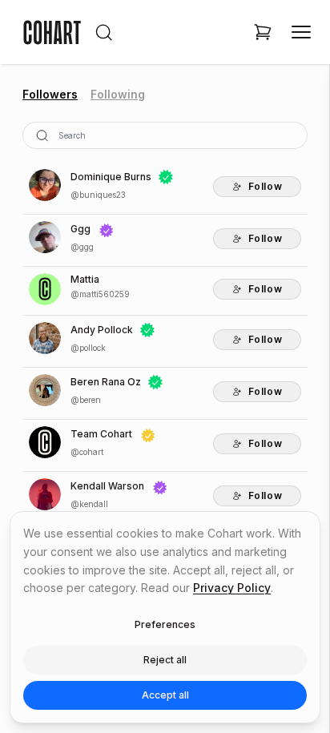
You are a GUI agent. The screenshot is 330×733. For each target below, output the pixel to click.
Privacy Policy (232, 587)
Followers (50, 94)
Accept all (165, 695)
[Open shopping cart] (263, 32)
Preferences (165, 624)
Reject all (165, 660)
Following (118, 94)
